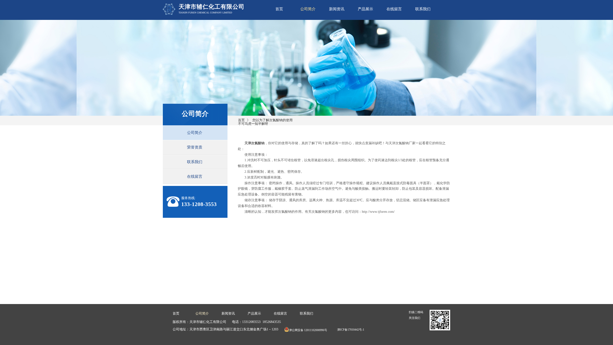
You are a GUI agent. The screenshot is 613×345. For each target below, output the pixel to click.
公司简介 (308, 9)
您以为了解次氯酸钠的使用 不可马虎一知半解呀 (265, 122)
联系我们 (423, 9)
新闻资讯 (336, 9)
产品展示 (365, 9)
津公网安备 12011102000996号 (308, 330)
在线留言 (394, 9)
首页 (279, 9)
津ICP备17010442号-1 (350, 329)
